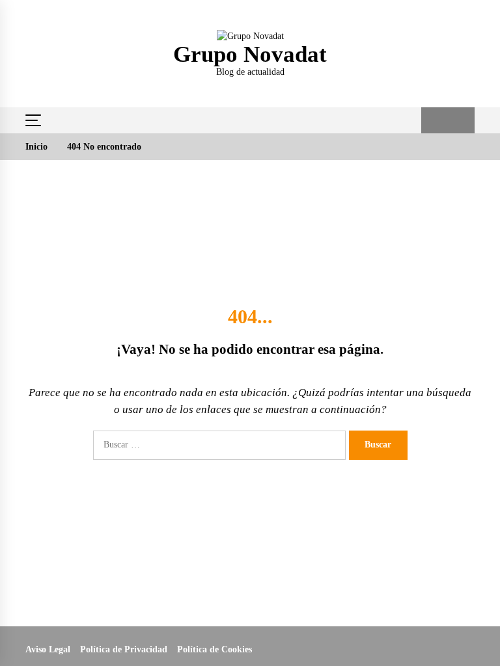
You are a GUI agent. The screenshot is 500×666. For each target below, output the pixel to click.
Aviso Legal (47, 649)
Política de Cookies (214, 649)
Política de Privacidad (123, 649)
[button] (434, 120)
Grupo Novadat (250, 54)
